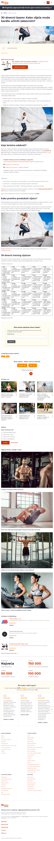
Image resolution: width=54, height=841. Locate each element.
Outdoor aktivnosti (31, 771)
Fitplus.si (3, 833)
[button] (52, 709)
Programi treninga (12, 12)
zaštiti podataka (25, 816)
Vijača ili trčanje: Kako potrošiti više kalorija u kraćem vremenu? (7, 395)
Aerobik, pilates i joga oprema (33, 764)
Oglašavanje (4, 827)
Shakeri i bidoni (4, 780)
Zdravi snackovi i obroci (6, 749)
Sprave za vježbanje (31, 751)
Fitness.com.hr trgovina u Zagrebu (34, 790)
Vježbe (5, 12)
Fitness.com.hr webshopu (12, 164)
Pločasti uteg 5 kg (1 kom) (16, 631)
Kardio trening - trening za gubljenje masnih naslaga (16, 610)
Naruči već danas (19, 67)
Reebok (3, 356)
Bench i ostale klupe (31, 749)
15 (34, 394)
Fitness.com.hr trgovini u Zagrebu (14, 167)
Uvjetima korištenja (15, 816)
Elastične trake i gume (31, 768)
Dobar (21, 365)
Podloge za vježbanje (31, 743)
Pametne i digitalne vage (6, 779)
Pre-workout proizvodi (5, 747)
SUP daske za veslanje (5, 794)
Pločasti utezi (30, 739)
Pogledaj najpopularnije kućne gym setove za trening (27, 8)
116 (16, 394)
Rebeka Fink (9, 248)
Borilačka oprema (4, 782)
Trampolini (3, 784)
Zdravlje (2, 751)
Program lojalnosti (31, 784)
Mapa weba (4, 824)
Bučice (28, 735)
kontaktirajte (3, 817)
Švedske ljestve (4, 777)
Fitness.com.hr (4, 2)
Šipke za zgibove (30, 745)
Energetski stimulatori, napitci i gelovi (8, 745)
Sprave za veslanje (31, 760)
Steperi (28, 762)
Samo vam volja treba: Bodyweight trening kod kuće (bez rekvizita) (20, 529)
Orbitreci (29, 758)
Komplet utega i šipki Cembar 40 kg (18, 644)
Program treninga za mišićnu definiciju (12, 489)
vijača (8, 356)
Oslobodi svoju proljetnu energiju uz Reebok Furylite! (43, 417)
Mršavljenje (3, 741)
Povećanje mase (4, 743)
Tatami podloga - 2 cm (15, 618)
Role (2, 792)
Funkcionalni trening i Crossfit (33, 766)
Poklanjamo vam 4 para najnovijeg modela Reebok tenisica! (25, 395)
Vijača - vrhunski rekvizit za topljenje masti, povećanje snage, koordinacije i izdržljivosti (43, 397)
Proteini (2, 735)
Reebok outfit (6, 250)
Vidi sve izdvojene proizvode (8, 653)
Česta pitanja (30, 780)
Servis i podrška (30, 788)
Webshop (4, 821)
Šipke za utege (30, 741)
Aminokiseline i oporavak (6, 739)
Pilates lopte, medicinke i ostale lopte (34, 747)
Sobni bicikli (29, 756)
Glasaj (5, 442)
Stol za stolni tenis (4, 790)
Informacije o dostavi (31, 779)
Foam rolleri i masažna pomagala (34, 753)
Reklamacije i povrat (31, 782)
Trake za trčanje (30, 754)
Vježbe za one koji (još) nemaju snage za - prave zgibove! (17, 570)
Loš (34, 365)
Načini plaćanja (30, 777)
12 (52, 394)
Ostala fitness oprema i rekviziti (33, 770)
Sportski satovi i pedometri (6, 788)
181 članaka (5, 53)
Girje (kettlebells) (30, 737)
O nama (3, 830)
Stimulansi (3, 753)
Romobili (3, 786)
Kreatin (2, 737)
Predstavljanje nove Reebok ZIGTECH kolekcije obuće (24, 417)
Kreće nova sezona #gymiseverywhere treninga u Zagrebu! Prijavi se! (7, 418)
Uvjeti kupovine (30, 786)
